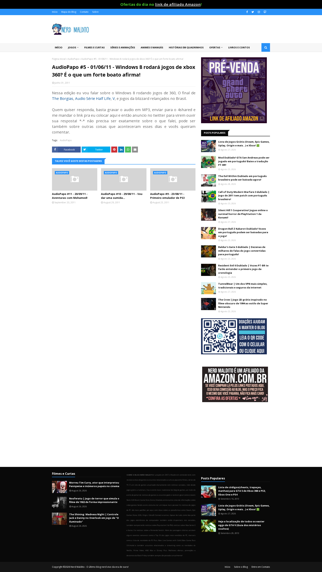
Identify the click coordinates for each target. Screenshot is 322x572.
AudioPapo (73, 58)
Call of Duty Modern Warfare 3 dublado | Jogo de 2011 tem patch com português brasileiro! (243, 195)
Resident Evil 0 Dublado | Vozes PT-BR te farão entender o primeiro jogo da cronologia (243, 269)
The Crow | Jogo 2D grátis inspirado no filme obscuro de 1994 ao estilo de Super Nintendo (243, 303)
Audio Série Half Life (93, 98)
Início (55, 11)
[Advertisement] (235, 435)
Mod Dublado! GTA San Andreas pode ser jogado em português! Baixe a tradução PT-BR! (243, 161)
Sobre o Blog (241, 566)
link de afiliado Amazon (178, 4)
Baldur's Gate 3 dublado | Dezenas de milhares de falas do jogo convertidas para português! (242, 250)
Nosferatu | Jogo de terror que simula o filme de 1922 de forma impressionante (94, 500)
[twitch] (264, 12)
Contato (84, 11)
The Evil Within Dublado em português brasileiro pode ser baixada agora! (242, 177)
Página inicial (59, 58)
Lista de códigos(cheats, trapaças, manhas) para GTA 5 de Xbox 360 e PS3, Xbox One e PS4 (242, 491)
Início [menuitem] (58, 47)
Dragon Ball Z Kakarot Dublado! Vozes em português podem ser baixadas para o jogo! (243, 232)
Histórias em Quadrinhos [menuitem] (186, 47)
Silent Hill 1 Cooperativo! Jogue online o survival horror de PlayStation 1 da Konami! (243, 214)
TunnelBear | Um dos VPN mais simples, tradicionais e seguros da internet (242, 285)
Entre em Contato (261, 566)
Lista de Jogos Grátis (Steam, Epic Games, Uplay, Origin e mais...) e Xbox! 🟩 (244, 143)
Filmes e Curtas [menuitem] (94, 47)
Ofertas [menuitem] (214, 47)
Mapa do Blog (68, 11)
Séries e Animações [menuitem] (122, 47)
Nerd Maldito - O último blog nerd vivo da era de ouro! (100, 566)
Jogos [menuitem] (72, 47)
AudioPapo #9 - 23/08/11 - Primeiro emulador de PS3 (167, 196)
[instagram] (259, 12)
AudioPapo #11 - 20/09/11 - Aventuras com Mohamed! (70, 196)
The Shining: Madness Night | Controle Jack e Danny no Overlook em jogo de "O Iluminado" (94, 518)
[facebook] (247, 12)
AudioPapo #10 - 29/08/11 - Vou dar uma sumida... (121, 196)
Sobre (95, 11)
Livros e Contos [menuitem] (239, 47)
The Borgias (62, 98)
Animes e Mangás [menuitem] (152, 47)
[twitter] (253, 12)
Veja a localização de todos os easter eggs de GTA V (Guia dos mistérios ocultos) (241, 525)
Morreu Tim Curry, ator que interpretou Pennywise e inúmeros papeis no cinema (94, 484)
